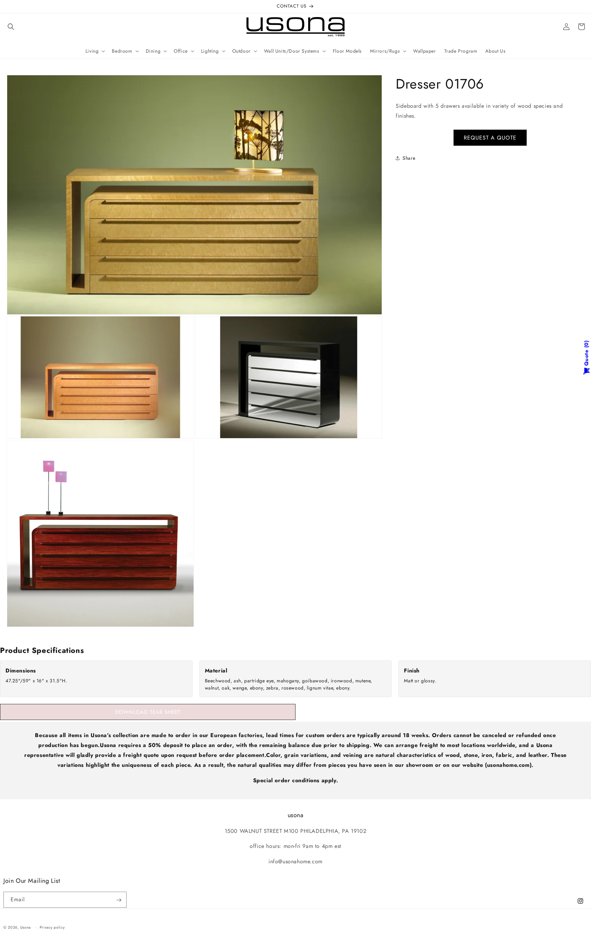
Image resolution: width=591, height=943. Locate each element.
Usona (25, 927)
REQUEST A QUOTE (490, 137)
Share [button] (409, 158)
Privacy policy (52, 927)
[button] (10, 26)
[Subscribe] (118, 900)
